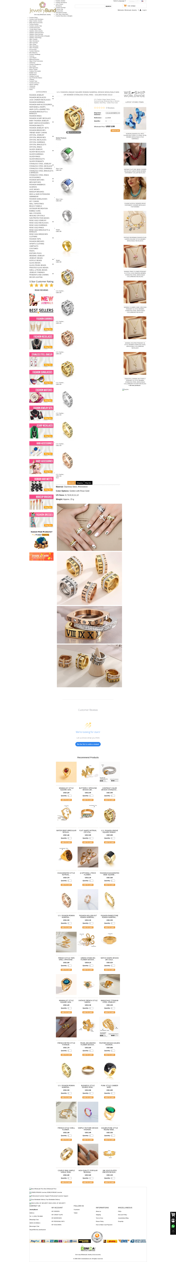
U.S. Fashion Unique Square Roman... (109, 831)
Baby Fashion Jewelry (35, 21)
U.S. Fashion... (60, 291)
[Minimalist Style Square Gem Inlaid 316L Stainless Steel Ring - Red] (66, 773)
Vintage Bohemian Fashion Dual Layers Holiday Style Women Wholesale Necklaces (135, 239)
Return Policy (100, 1221)
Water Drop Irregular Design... (66, 831)
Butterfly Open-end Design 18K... (88, 789)
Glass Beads (34, 263)
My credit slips (57, 1214)
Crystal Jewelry (36, 135)
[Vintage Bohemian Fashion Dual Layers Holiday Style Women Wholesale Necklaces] (135, 223)
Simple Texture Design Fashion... (88, 1129)
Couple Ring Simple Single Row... (66, 1171)
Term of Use (99, 1218)
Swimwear (32, 62)
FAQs (119, 1211)
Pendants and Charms (39, 275)
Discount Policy (122, 1214)
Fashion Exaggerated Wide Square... (109, 874)
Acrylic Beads (35, 260)
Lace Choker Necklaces (39, 100)
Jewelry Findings (37, 272)
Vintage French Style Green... (88, 1001)
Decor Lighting (36, 277)
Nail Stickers (33, 74)
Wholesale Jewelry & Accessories (91, 1254)
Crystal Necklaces (37, 140)
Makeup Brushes (34, 59)
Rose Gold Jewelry (37, 220)
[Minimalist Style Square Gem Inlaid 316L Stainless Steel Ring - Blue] (66, 985)
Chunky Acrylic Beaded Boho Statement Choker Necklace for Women (135, 205)
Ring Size (88, 483)
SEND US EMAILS (34, 1223)
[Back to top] (173, 1232)
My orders (56, 1211)
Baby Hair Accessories (36, 22)
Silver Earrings (33, 42)
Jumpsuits (32, 86)
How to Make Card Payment (104, 1224)
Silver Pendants (33, 47)
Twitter (76, 1213)
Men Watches (33, 52)
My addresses (57, 1218)
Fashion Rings (33, 17)
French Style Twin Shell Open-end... (66, 959)
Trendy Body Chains (35, 29)
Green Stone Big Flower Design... (88, 959)
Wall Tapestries (33, 67)
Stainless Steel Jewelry (36, 31)
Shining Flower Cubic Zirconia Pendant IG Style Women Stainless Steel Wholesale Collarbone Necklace (135, 310)
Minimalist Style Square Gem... (66, 789)
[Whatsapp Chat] (173, 1226)
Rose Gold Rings (36, 228)
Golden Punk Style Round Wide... (109, 1129)
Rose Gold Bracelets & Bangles (39, 231)
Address (31, 1213)
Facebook (77, 1209)
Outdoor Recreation (35, 71)
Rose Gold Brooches (38, 234)
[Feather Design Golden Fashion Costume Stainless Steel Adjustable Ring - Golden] (109, 1028)
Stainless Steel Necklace (36, 32)
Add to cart (66, 800)
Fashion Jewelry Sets (35, 26)
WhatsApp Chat (34, 1219)
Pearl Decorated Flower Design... (88, 1044)
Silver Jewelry (33, 39)
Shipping (80, 483)
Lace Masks (33, 57)
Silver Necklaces (34, 41)
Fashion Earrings (61, 7)
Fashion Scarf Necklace (36, 19)
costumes (32, 88)
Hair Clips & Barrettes (62, 14)
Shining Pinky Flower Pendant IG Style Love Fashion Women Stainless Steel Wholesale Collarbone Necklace (135, 274)
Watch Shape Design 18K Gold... (110, 959)
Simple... (58, 229)
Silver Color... (60, 168)
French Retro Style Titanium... (66, 1044)
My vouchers (56, 1224)
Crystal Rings (35, 147)
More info (71, 483)
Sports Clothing (33, 84)
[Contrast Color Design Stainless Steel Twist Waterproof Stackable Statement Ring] (109, 773)
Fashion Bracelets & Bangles (64, 16)
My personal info (58, 1221)
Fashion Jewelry (60, 1)
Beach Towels (33, 69)
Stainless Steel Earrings (36, 34)
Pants (31, 89)
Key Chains (32, 66)
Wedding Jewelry (37, 256)
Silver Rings (32, 44)
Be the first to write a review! (88, 744)
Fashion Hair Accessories (40, 104)
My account (57, 1208)
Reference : (98, 118)
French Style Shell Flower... (66, 1129)
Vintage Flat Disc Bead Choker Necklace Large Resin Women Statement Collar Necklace (135, 171)
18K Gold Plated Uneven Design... (109, 1171)
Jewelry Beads (36, 258)
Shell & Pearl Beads (38, 270)
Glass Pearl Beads (37, 265)
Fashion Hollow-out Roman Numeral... (88, 916)
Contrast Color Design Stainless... (109, 789)
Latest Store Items (134, 102)
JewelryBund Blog (123, 1218)
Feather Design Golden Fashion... (109, 1044)
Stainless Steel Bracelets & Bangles (39, 36)
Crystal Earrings (37, 142)
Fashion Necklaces (61, 2)
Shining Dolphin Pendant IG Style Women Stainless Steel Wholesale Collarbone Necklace (135, 345)
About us (98, 1211)
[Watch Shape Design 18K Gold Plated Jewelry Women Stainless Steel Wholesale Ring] (109, 943)
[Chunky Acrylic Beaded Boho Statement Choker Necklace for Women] (135, 189)
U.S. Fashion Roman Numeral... (66, 916)
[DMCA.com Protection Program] (88, 1250)
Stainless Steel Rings (35, 37)
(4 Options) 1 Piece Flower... (88, 874)
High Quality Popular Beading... (88, 1171)
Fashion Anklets (34, 24)
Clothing (31, 79)
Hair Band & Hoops (61, 12)
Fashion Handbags (34, 54)
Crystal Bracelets (37, 145)
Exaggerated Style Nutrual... (66, 874)
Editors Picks (35, 253)
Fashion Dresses (34, 83)
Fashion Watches (34, 51)
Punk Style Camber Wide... (109, 1086)
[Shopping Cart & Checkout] (173, 1215)
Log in (144, 10)
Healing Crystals (34, 76)
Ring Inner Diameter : (97, 113)
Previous (58, 139)
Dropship (120, 1221)
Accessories (33, 49)
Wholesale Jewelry (130, 10)
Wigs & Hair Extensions (36, 61)
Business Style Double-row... (88, 1086)
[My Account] (173, 1220)
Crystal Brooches (37, 137)
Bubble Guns (33, 72)
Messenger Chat (34, 1226)
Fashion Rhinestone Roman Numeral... (109, 916)
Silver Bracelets (33, 46)
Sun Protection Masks (35, 77)
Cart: (129, 6)
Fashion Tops (33, 81)
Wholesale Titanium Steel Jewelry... (109, 1001)
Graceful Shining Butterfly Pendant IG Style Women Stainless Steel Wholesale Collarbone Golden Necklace (135, 381)
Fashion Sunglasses (35, 64)
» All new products (134, 385)
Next (57, 477)
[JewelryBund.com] (42, 13)
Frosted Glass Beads (38, 268)
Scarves (31, 56)
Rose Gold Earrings (38, 225)
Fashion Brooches (34, 27)
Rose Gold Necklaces (38, 223)
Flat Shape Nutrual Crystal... (88, 831)
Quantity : (97, 121)
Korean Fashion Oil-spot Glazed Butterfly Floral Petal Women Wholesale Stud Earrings (135, 136)
